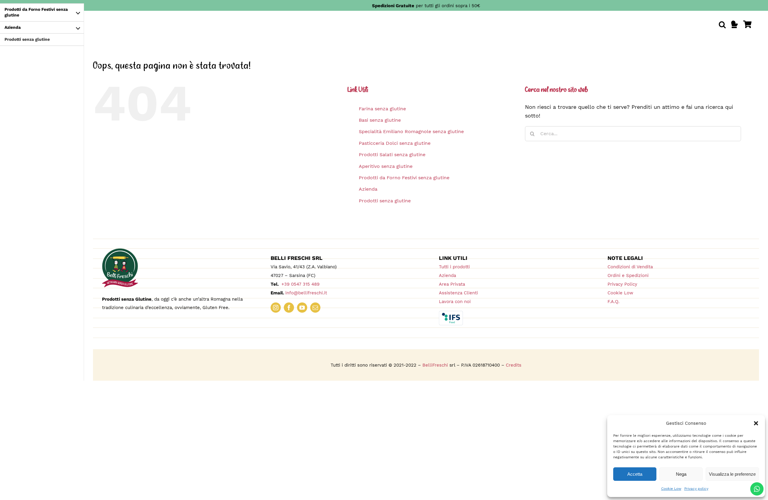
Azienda (368, 189)
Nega (681, 474)
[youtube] (302, 307)
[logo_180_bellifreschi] (120, 251)
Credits (513, 365)
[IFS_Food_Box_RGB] (451, 313)
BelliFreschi (435, 365)
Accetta (634, 474)
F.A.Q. (614, 301)
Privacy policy (696, 489)
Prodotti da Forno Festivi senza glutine (404, 177)
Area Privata (452, 284)
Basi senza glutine (380, 120)
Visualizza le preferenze (732, 474)
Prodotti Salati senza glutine (392, 154)
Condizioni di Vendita (630, 266)
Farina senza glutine (382, 109)
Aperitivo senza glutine (385, 166)
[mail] (315, 307)
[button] (756, 423)
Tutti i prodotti (454, 266)
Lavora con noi (455, 301)
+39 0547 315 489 (300, 284)
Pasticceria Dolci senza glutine (394, 143)
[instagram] (276, 307)
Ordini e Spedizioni (628, 275)
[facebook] (289, 307)
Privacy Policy (622, 284)
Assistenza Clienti (458, 293)
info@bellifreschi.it (306, 293)
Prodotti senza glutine (385, 201)
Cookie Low (671, 489)
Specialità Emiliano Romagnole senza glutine (411, 131)
